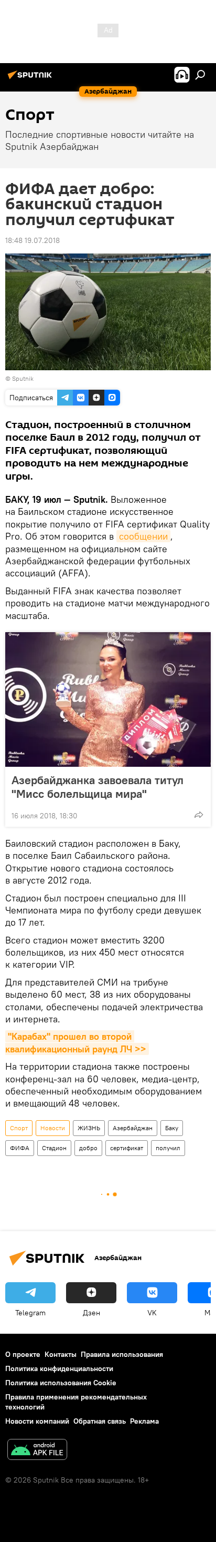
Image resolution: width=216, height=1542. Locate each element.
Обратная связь (99, 1421)
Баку (171, 1128)
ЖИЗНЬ (89, 1128)
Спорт (19, 1128)
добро (88, 1148)
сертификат (126, 1148)
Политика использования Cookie (60, 1382)
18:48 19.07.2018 (32, 240)
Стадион (54, 1148)
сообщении (143, 536)
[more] (198, 814)
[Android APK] (37, 1451)
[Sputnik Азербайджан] (31, 79)
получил (168, 1148)
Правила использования (122, 1354)
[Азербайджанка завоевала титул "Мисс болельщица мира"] (108, 699)
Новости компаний (37, 1421)
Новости (52, 1128)
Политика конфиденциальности (59, 1368)
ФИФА (19, 1148)
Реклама (144, 1421)
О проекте (22, 1354)
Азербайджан (133, 1128)
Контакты (61, 1354)
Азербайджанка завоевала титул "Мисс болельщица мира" (97, 786)
